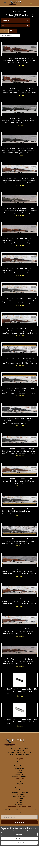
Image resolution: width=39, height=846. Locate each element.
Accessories (19, 804)
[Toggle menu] (5, 3)
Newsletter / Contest (19, 776)
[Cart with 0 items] (31, 3)
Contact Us (20, 774)
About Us (19, 764)
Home (19, 762)
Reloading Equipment (19, 790)
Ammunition (19, 788)
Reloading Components (19, 792)
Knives (19, 802)
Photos (19, 770)
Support (19, 772)
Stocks (19, 800)
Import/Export (19, 766)
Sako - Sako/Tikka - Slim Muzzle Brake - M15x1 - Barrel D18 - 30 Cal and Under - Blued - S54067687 (19, 691)
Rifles (20, 782)
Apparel (19, 786)
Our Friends (19, 768)
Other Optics (19, 798)
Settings (19, 834)
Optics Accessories (19, 796)
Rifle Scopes (19, 794)
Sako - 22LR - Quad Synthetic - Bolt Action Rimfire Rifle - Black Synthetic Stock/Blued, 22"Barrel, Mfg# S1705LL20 (18, 120)
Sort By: (4, 35)
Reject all (19, 838)
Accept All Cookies (19, 843)
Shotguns (19, 784)
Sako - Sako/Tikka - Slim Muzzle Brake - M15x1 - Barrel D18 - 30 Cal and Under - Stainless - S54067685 (19, 721)
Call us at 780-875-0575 (19, 754)
